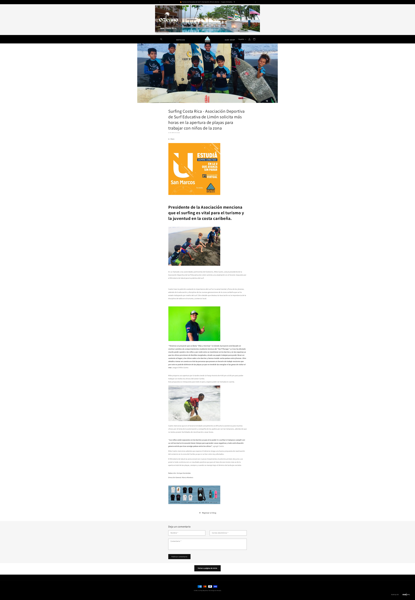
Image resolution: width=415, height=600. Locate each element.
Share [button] (172, 139)
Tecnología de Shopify (215, 590)
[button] (161, 39)
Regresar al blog (209, 513)
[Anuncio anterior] (159, 2)
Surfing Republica (203, 590)
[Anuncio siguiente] (255, 2)
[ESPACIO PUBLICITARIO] (207, 18)
